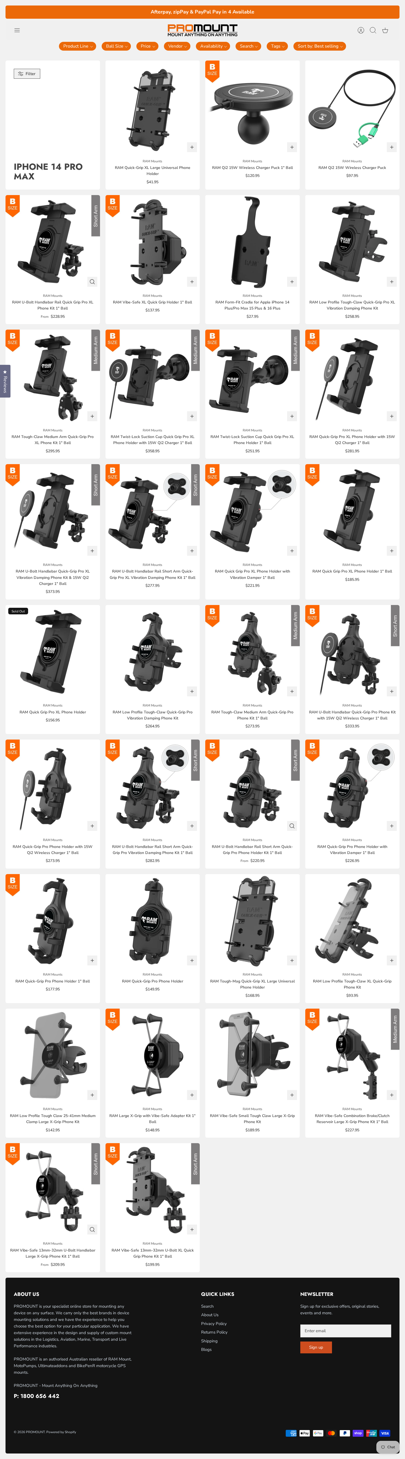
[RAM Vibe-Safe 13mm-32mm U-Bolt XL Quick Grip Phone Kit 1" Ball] (153, 1190)
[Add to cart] (192, 147)
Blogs (206, 1349)
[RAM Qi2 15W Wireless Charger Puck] (352, 108)
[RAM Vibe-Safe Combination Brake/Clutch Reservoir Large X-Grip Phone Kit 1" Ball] (352, 1056)
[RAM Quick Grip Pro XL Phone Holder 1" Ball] (352, 511)
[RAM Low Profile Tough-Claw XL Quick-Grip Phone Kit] (352, 921)
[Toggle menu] (20, 30)
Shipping (209, 1341)
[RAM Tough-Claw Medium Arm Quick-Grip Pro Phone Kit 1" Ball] (252, 652)
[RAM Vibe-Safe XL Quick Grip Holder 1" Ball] (153, 242)
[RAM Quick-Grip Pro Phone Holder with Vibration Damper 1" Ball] (352, 787)
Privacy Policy (214, 1323)
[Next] (289, 12)
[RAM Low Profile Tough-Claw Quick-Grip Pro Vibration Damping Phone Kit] (153, 652)
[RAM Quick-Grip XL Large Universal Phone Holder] (153, 108)
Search (207, 1306)
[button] (77, 46)
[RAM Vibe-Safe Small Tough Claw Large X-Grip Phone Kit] (252, 1056)
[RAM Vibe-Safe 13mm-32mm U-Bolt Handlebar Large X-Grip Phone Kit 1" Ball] (53, 1190)
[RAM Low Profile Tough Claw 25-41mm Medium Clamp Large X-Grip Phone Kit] (53, 1056)
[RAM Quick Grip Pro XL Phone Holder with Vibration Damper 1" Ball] (252, 511)
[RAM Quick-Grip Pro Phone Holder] (153, 921)
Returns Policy (214, 1332)
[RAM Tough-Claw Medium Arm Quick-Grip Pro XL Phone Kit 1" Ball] (53, 377)
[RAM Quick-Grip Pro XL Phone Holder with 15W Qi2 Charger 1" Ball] (352, 377)
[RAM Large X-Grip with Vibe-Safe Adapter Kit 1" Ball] (153, 1056)
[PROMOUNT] (202, 30)
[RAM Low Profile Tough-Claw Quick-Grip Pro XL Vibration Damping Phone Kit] (352, 242)
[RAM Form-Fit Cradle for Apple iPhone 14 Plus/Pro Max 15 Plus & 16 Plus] (252, 242)
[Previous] (115, 12)
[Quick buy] (92, 282)
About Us (209, 1315)
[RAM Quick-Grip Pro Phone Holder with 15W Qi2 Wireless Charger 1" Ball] (53, 787)
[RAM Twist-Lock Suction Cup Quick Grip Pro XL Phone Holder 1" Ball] (252, 377)
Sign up (316, 1347)
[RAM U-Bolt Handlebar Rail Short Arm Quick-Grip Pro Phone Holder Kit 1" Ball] (252, 787)
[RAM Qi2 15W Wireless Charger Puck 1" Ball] (252, 108)
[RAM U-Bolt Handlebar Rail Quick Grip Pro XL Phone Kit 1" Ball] (53, 242)
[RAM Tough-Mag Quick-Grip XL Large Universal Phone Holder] (252, 921)
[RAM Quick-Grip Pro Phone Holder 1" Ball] (53, 921)
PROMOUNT (35, 1432)
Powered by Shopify (61, 1432)
